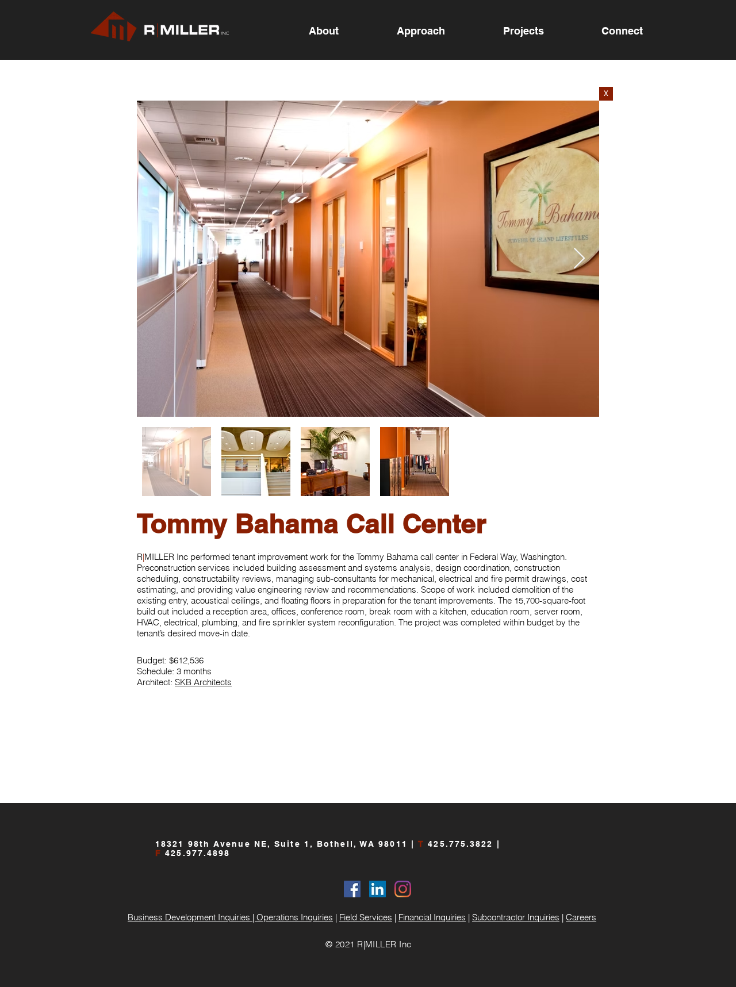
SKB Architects (203, 682)
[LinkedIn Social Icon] (377, 889)
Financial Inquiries (432, 917)
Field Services (365, 917)
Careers (581, 917)
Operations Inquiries (294, 917)
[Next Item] (579, 259)
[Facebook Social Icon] (352, 889)
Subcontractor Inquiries (515, 917)
